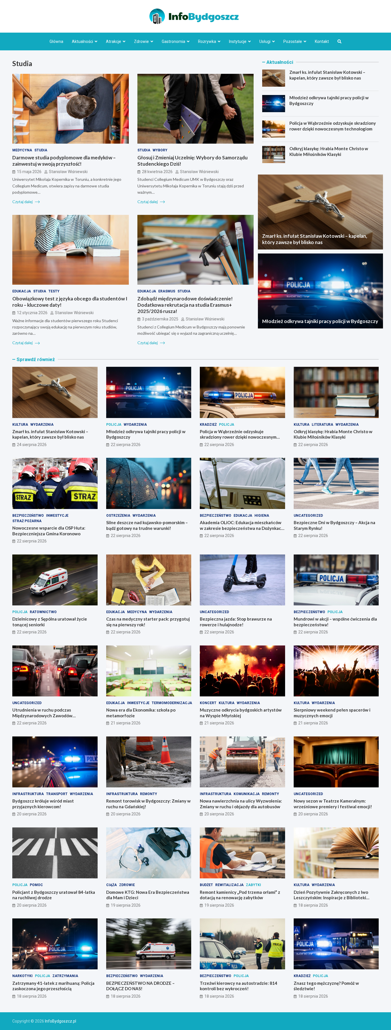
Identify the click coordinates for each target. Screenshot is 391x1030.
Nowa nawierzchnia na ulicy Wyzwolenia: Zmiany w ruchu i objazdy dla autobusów (241, 803)
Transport (57, 794)
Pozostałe (292, 41)
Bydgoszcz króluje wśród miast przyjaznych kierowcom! (43, 803)
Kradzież (208, 425)
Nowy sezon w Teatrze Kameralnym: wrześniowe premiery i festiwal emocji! (333, 803)
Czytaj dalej (22, 201)
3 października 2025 (160, 319)
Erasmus (166, 291)
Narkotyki (22, 976)
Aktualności (82, 41)
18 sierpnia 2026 (313, 905)
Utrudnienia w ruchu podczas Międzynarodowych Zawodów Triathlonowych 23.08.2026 (42, 715)
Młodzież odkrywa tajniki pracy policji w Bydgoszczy (320, 321)
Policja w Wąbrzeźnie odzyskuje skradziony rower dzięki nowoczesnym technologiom (332, 125)
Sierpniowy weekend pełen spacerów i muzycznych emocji (332, 712)
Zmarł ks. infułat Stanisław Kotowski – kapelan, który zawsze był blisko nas (327, 75)
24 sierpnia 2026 (32, 444)
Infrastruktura (28, 794)
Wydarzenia (42, 425)
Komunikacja (247, 794)
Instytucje (237, 41)
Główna (56, 41)
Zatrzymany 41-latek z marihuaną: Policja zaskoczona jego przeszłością (53, 986)
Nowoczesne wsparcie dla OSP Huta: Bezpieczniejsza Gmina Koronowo (48, 530)
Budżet (206, 885)
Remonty (148, 794)
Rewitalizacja (229, 885)
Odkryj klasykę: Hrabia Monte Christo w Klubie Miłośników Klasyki (328, 151)
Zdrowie (141, 41)
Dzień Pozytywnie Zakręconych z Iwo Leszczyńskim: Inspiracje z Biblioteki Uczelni (331, 898)
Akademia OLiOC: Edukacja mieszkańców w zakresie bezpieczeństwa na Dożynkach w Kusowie (242, 528)
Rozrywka (207, 41)
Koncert (208, 703)
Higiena (261, 516)
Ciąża (111, 885)
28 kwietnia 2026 (157, 171)
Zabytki (253, 885)
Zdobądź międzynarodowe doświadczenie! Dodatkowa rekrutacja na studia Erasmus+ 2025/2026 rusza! (185, 305)
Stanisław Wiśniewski (68, 171)
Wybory (160, 150)
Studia (40, 150)
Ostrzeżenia (118, 516)
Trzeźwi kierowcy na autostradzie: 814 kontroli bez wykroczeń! (238, 986)
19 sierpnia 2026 (126, 905)
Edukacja (21, 291)
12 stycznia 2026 (32, 312)
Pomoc (36, 885)
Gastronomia (173, 41)
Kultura (20, 425)
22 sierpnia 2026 (126, 444)
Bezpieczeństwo (28, 516)
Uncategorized (308, 516)
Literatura (322, 425)
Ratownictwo (43, 612)
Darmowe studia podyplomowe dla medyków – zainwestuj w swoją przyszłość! (64, 160)
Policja (113, 425)
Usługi (264, 41)
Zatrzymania (65, 976)
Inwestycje (57, 516)
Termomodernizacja (172, 703)
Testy (54, 291)
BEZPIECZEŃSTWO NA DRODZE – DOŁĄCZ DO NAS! (140, 986)
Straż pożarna (27, 521)
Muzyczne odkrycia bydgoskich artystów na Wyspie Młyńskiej (241, 712)
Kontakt (322, 41)
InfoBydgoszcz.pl (60, 1021)
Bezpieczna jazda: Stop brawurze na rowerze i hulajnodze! (236, 621)
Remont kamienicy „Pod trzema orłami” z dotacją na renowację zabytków (240, 895)
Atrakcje (113, 41)
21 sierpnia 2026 (126, 723)
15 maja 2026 (29, 171)
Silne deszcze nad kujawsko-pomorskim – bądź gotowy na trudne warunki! (147, 525)
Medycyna (22, 150)
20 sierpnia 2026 (32, 814)
